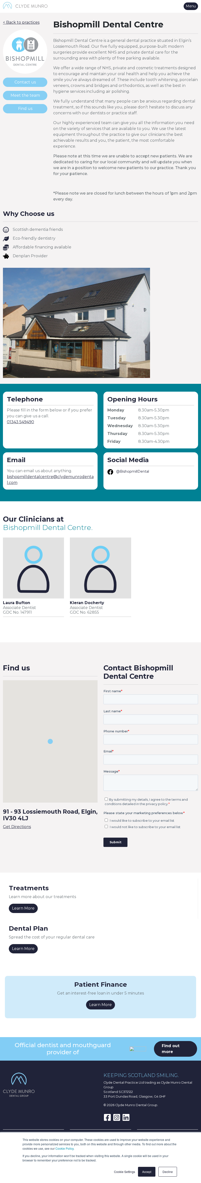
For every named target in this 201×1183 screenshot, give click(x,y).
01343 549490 (20, 422)
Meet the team (25, 95)
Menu (191, 6)
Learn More (23, 908)
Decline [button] (168, 1172)
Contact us (25, 82)
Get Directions (17, 826)
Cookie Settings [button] (124, 1172)
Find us (25, 108)
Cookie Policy (64, 1148)
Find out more (170, 1048)
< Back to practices (21, 22)
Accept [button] (146, 1172)
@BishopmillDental (132, 471)
